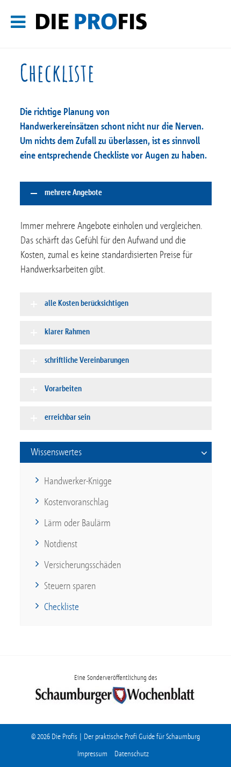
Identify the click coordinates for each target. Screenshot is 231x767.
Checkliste (61, 606)
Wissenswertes (56, 452)
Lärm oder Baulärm (77, 523)
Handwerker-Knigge (78, 481)
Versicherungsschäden (82, 565)
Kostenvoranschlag (76, 502)
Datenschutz (131, 754)
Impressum (92, 754)
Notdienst (60, 544)
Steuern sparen (70, 585)
